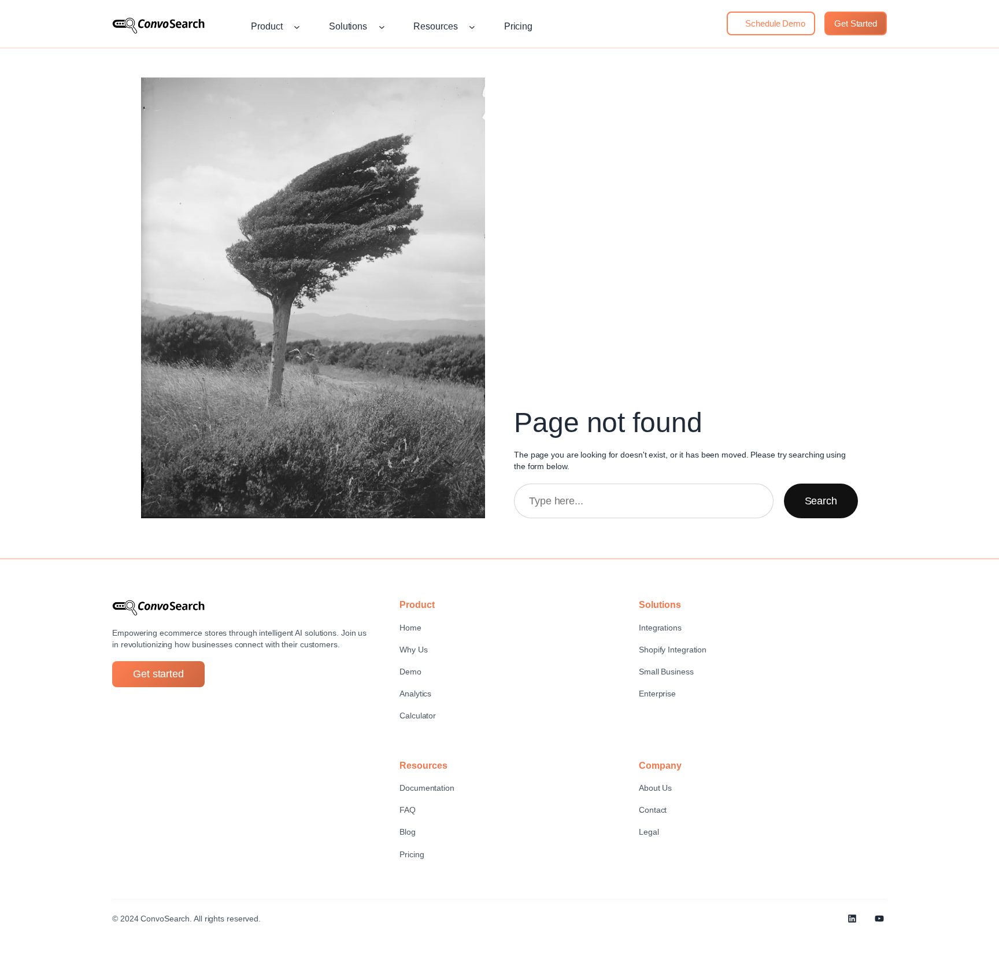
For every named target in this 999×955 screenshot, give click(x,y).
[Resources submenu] (472, 27)
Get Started (855, 23)
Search (821, 501)
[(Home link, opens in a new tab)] (158, 25)
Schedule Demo (774, 23)
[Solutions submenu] (382, 27)
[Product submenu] (297, 27)
